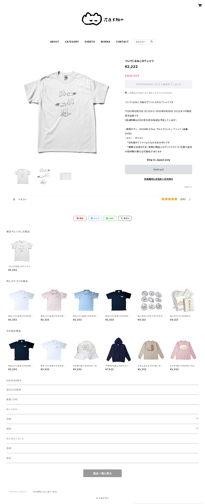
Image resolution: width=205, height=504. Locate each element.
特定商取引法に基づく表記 (45, 492)
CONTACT (122, 41)
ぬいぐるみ (11, 409)
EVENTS (90, 41)
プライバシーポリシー (18, 492)
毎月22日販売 (13, 389)
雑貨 (8, 428)
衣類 (8, 419)
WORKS (105, 41)
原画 (8, 448)
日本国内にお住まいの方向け (158, 179)
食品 (8, 458)
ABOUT (54, 41)
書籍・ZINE (12, 399)
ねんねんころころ (15, 438)
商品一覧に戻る (102, 473)
